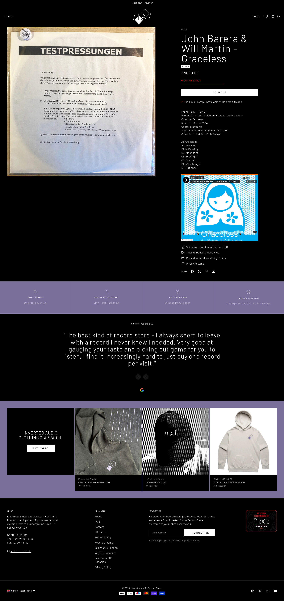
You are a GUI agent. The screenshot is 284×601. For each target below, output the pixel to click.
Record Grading (104, 542)
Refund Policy (103, 537)
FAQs (97, 521)
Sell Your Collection (106, 547)
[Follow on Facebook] (252, 590)
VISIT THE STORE (21, 551)
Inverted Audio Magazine (103, 559)
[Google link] (142, 390)
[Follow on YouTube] (275, 590)
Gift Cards (100, 532)
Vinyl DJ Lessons (105, 552)
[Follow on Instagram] (267, 590)
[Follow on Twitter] (260, 590)
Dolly (184, 29)
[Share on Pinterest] (206, 271)
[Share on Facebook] (192, 271)
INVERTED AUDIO (87, 478)
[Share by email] (213, 271)
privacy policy (191, 540)
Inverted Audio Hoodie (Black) (94, 482)
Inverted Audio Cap (156, 482)
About (98, 516)
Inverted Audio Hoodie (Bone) (229, 482)
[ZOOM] (148, 169)
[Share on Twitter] (199, 271)
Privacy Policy (103, 567)
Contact (99, 526)
